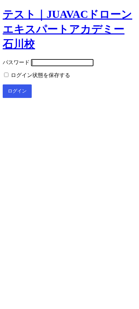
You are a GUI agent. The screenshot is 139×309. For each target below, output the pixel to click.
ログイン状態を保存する (39, 75)
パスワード (16, 62)
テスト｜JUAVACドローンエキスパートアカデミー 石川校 (67, 29)
